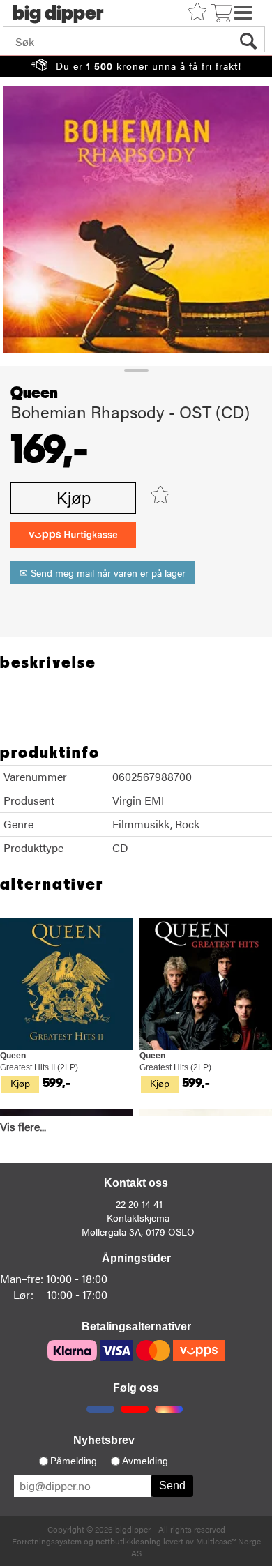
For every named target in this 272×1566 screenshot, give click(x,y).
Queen (34, 393)
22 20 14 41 (139, 1203)
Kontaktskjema (138, 1217)
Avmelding (145, 1460)
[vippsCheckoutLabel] (73, 535)
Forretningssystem (47, 1541)
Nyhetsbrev (104, 1440)
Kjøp (73, 498)
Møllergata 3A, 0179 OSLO (138, 1231)
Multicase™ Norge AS (196, 1547)
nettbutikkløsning (128, 1541)
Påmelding (73, 1460)
